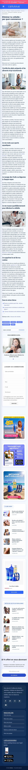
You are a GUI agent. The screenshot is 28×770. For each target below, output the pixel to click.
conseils (13, 322)
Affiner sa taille (7, 726)
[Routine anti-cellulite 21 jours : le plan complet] (7, 514)
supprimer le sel (14, 265)
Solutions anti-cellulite (15, 10)
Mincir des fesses (8, 722)
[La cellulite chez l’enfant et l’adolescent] (7, 620)
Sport (13, 324)
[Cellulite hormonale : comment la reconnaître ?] (7, 532)
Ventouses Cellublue (7, 252)
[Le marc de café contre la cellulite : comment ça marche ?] (7, 611)
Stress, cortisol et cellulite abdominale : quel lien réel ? (17, 540)
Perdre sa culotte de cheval (10, 729)
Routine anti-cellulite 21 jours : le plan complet (18, 512)
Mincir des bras (7, 715)
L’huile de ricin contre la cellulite (18, 646)
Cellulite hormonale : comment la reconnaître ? (18, 530)
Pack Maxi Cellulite (14, 586)
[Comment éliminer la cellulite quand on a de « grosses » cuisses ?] (7, 551)
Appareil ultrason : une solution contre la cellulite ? (17, 638)
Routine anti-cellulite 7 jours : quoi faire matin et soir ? (18, 522)
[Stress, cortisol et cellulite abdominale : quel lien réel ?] (7, 541)
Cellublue (11, 767)
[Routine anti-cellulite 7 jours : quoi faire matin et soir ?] (7, 523)
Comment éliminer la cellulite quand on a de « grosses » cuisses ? (17, 550)
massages (19, 322)
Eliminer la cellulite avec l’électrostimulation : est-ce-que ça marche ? (18, 628)
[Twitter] (10, 701)
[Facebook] (5, 701)
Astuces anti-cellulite (15, 316)
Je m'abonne (14, 675)
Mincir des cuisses (8, 718)
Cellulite (8, 10)
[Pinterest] (19, 701)
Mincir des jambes (8, 733)
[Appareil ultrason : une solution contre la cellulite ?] (7, 639)
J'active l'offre (21, 2)
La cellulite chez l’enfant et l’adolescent (18, 618)
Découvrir (14, 592)
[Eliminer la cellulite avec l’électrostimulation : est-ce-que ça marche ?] (7, 629)
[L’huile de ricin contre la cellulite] (7, 648)
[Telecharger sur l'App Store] (14, 756)
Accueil (3, 10)
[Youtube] (6, 705)
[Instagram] (15, 701)
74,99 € (7, 588)
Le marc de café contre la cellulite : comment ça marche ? (18, 610)
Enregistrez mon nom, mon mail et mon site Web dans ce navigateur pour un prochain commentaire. (14, 398)
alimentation (6, 322)
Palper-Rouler (6, 324)
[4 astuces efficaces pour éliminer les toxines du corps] (14, 345)
